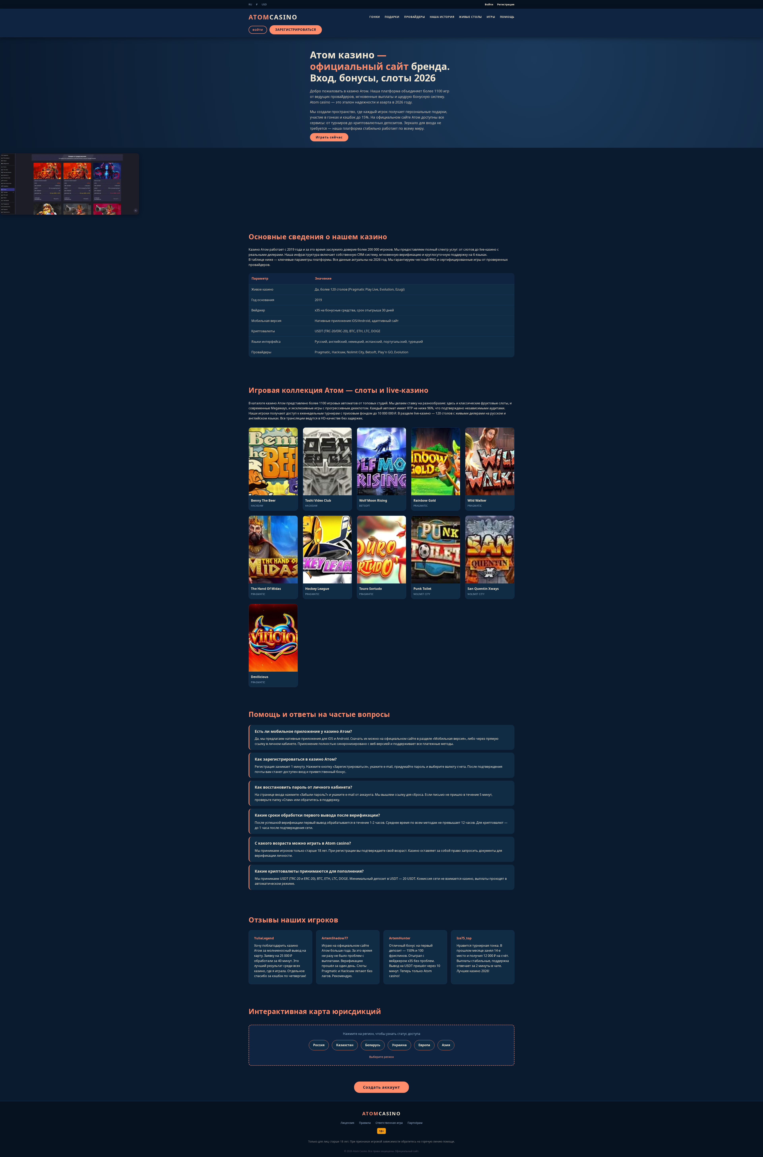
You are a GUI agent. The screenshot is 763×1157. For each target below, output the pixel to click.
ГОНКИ (374, 16)
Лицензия (347, 1123)
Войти (489, 4)
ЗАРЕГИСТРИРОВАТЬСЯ (295, 29)
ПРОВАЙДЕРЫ (414, 16)
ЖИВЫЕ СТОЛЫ (470, 16)
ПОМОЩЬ (507, 16)
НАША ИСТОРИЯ (442, 16)
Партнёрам (415, 1123)
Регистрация (505, 4)
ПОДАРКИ (392, 16)
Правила (365, 1123)
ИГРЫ (491, 16)
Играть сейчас (329, 137)
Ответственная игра (389, 1123)
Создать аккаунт (381, 1087)
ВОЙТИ (258, 29)
